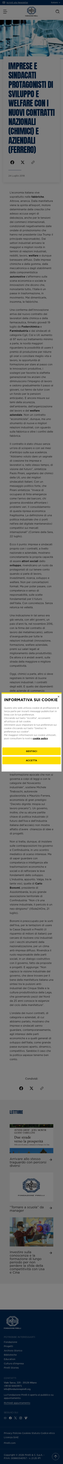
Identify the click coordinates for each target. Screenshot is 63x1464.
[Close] (58, 696)
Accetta (31, 760)
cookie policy (40, 738)
